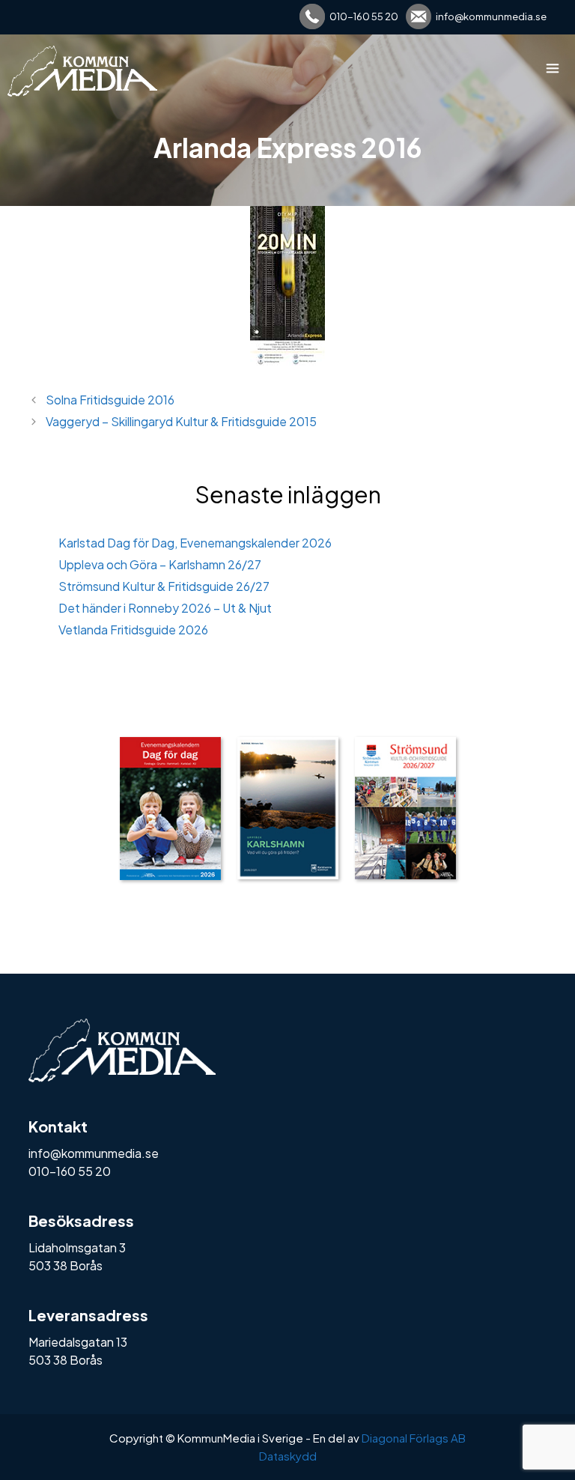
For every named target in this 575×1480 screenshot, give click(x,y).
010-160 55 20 (363, 16)
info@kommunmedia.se (491, 16)
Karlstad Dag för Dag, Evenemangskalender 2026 (195, 543)
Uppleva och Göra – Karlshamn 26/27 (159, 564)
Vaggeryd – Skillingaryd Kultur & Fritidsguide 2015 (181, 421)
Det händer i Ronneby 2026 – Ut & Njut (165, 608)
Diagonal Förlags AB (414, 1438)
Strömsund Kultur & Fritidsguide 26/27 (164, 586)
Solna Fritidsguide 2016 (110, 399)
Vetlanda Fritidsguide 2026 (133, 629)
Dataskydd (288, 1456)
